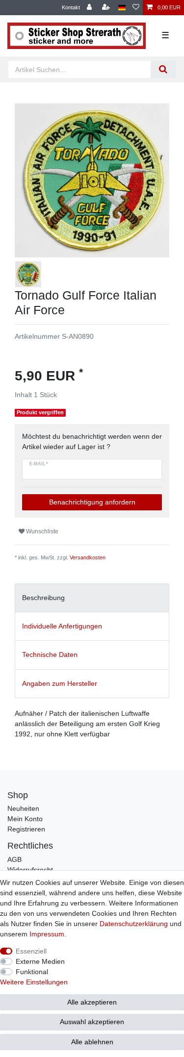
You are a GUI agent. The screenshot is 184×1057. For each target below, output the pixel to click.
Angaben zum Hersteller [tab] (59, 683)
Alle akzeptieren (92, 1002)
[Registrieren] (107, 7)
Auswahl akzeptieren (92, 1022)
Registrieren (26, 829)
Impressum (46, 934)
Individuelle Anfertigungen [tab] (62, 626)
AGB (14, 859)
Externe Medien (40, 961)
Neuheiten (23, 808)
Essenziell (31, 951)
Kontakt (71, 7)
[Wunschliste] (136, 7)
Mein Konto (25, 819)
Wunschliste (41, 531)
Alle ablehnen (92, 1042)
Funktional (32, 972)
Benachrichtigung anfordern (92, 502)
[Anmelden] (90, 7)
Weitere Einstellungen (34, 982)
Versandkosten (87, 557)
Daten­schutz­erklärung (134, 924)
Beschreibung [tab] (43, 598)
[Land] (122, 7)
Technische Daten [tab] (50, 654)
